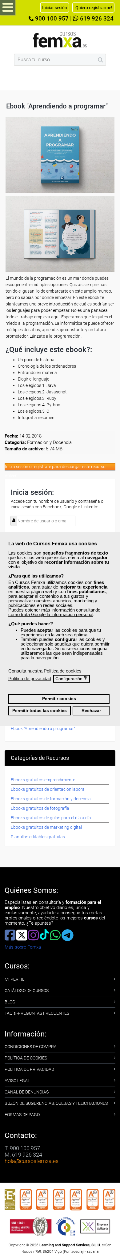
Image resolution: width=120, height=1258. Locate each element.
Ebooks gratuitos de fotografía (40, 808)
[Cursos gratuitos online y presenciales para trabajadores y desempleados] (60, 39)
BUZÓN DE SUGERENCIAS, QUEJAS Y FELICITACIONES (56, 1103)
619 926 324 (96, 18)
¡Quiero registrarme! (93, 7)
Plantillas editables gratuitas (38, 836)
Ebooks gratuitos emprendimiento (43, 779)
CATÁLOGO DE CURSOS (27, 990)
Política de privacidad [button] (29, 678)
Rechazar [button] (91, 710)
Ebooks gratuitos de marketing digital (46, 827)
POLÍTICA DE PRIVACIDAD (29, 1069)
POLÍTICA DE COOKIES (26, 1057)
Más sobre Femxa (23, 947)
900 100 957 (51, 18)
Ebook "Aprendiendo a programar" (43, 728)
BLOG (10, 1001)
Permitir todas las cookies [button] (39, 710)
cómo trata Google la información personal (50, 614)
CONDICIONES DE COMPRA (31, 1046)
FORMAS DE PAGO (22, 1114)
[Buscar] (100, 60)
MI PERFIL (14, 979)
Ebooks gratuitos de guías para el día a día (51, 817)
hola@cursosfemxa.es (31, 1161)
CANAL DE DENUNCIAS (27, 1091)
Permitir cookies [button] (59, 698)
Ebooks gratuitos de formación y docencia (51, 798)
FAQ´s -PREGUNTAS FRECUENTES (37, 1013)
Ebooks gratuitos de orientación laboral (48, 789)
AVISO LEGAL (17, 1080)
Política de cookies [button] (63, 670)
